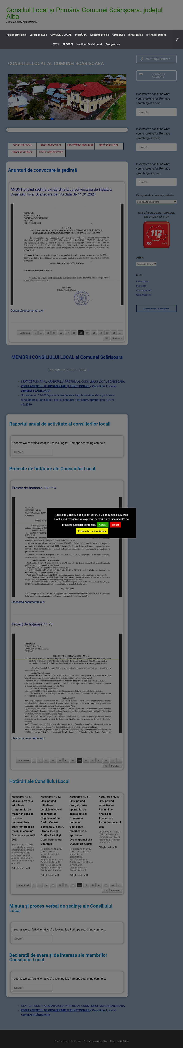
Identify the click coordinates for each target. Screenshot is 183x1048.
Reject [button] (115, 524)
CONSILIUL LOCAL (60, 34)
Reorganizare (112, 44)
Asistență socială (99, 34)
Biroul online (135, 34)
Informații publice (156, 34)
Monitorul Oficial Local (89, 44)
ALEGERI (68, 44)
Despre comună (38, 34)
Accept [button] (102, 524)
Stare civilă (118, 34)
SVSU (56, 44)
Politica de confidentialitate (92, 531)
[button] (177, 39)
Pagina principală (16, 34)
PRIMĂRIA (80, 34)
